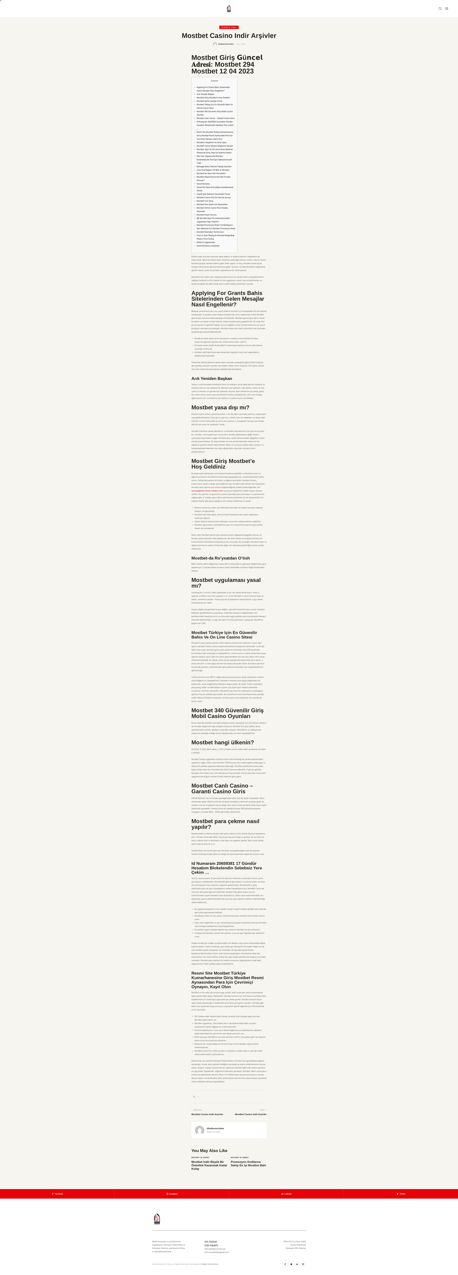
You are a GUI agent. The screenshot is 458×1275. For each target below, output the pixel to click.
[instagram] (303, 1264)
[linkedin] (297, 1264)
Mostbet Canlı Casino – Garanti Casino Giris (215, 118)
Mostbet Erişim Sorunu (206, 215)
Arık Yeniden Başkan (205, 94)
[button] (195, 1096)
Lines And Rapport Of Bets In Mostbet (213, 170)
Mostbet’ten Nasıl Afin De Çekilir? (211, 173)
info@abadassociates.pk (215, 1249)
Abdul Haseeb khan (210, 1264)
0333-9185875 (211, 1245)
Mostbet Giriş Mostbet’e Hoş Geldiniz (213, 98)
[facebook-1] (285, 1264)
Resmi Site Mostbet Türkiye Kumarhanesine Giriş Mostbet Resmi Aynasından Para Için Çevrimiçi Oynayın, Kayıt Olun (215, 135)
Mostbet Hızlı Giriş (205, 201)
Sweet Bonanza (203, 184)
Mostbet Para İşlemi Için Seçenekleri (212, 204)
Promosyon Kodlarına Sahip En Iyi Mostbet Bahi (248, 1163)
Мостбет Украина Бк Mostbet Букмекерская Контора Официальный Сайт (214, 159)
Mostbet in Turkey (229, 27)
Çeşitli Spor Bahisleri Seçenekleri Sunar (213, 194)
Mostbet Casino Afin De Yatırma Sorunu (214, 197)
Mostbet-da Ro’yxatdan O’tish (209, 101)
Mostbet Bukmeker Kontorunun (210, 232)
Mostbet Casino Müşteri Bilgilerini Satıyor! (215, 146)
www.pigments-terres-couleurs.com (207, 491)
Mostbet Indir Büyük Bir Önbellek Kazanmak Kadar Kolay (209, 1165)
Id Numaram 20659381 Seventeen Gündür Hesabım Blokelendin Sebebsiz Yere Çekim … (215, 125)
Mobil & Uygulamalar (206, 242)
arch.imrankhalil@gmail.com (217, 1252)
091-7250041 (211, 1241)
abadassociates (215, 1128)
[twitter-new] (291, 1264)
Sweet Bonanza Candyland (208, 246)
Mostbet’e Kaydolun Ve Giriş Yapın (212, 142)
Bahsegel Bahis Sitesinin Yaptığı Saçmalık (214, 166)
